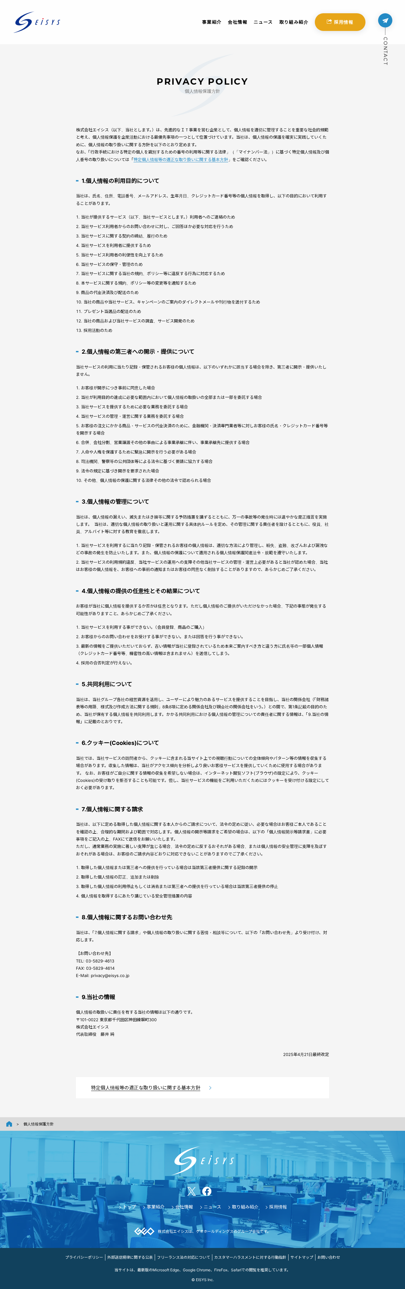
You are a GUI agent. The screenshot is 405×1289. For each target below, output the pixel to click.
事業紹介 (212, 22)
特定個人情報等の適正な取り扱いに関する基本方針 (181, 159)
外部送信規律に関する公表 (130, 1257)
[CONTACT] (385, 20)
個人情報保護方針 (38, 1124)
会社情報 (237, 22)
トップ (129, 1206)
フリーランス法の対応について (183, 1257)
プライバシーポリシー (84, 1257)
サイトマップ (301, 1257)
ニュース (263, 22)
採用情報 (344, 22)
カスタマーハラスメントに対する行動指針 (250, 1257)
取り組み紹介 (293, 22)
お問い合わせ (328, 1257)
